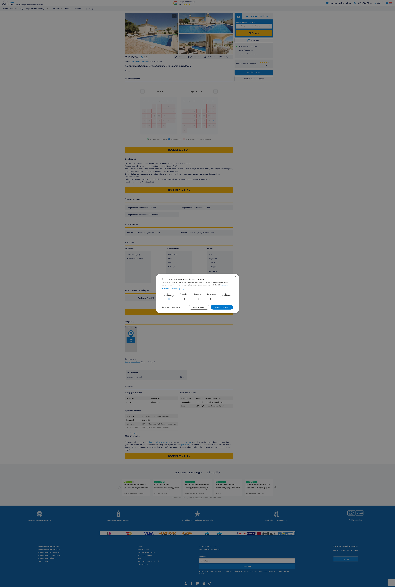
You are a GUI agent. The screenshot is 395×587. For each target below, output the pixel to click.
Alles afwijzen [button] (199, 307)
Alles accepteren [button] (222, 307)
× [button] (235, 276)
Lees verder (224, 285)
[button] (197, 289)
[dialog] (197, 293)
